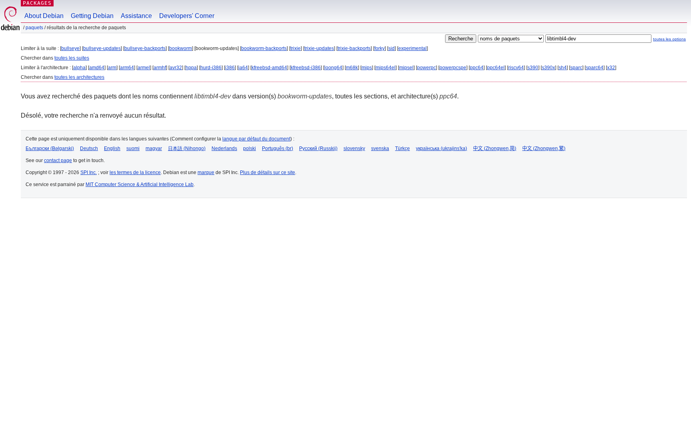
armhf (160, 67)
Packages (37, 3)
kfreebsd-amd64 (269, 67)
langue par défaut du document (256, 139)
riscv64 (516, 67)
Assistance (136, 15)
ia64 (243, 67)
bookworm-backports (264, 48)
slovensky (354, 148)
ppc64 (476, 67)
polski (249, 148)
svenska (380, 148)
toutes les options (669, 39)
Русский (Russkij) (318, 148)
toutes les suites (71, 58)
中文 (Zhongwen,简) (494, 148)
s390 (532, 67)
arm (112, 67)
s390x (548, 67)
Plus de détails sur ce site (267, 172)
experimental (412, 48)
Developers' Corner (186, 15)
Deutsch (89, 148)
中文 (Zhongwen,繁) (543, 148)
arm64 (127, 67)
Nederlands (224, 148)
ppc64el (496, 67)
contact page (58, 160)
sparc (576, 67)
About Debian (44, 15)
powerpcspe (452, 67)
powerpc (426, 67)
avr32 (176, 67)
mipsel (406, 67)
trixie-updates (319, 48)
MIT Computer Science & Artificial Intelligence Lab (140, 184)
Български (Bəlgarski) (50, 148)
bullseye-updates (102, 48)
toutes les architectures (79, 77)
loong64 (333, 67)
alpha (79, 67)
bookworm (180, 48)
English (112, 148)
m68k (352, 67)
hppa (191, 67)
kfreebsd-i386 (306, 67)
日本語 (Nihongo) (187, 148)
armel (144, 67)
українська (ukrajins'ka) (441, 148)
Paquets (34, 27)
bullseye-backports (145, 48)
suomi (133, 148)
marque (206, 172)
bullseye (70, 48)
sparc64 (594, 67)
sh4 (563, 67)
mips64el (385, 67)
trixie (295, 48)
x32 (611, 67)
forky (379, 48)
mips (366, 67)
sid (391, 48)
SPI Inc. (88, 172)
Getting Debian (92, 15)
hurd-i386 (211, 67)
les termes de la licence (135, 172)
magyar (154, 148)
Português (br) (277, 148)
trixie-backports (354, 48)
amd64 (96, 67)
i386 (230, 67)
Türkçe (402, 148)
